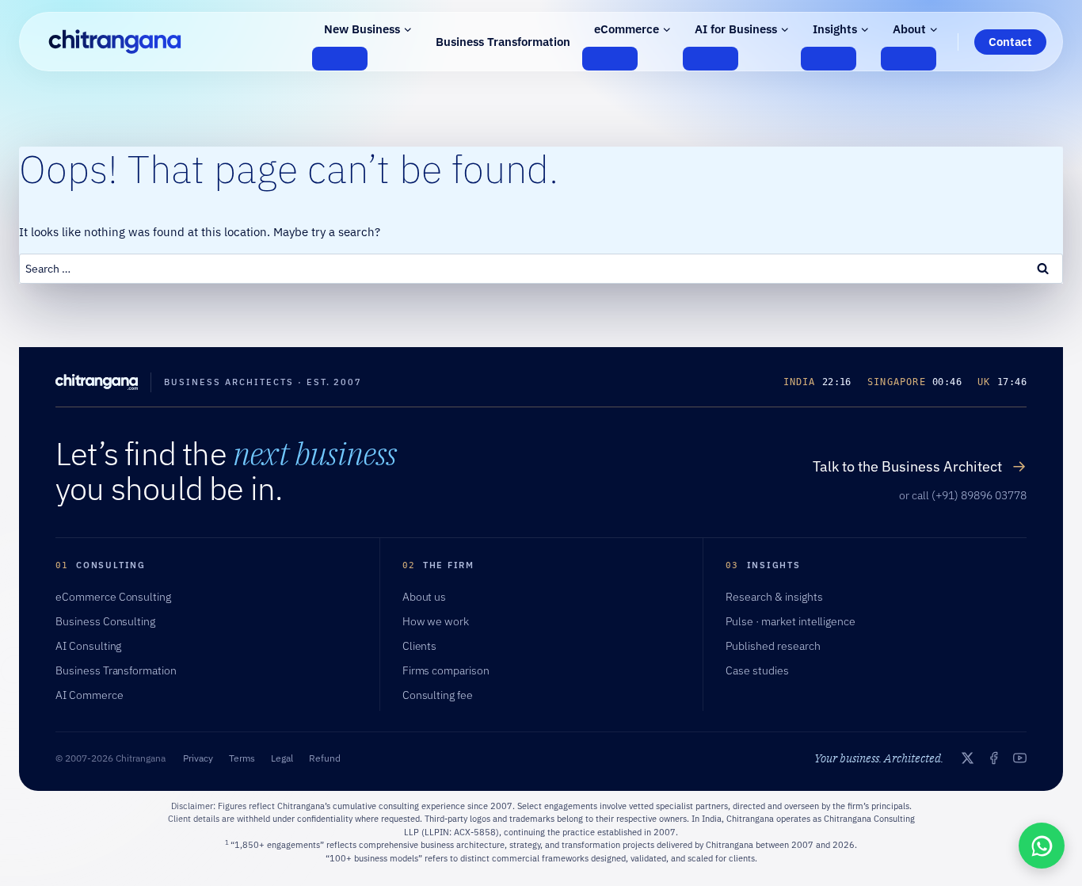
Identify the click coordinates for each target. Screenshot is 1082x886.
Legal (282, 758)
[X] (967, 758)
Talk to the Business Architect (920, 466)
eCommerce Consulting (113, 597)
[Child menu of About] (908, 59)
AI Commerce (89, 695)
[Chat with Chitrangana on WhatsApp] (1042, 846)
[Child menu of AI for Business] (710, 59)
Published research (773, 646)
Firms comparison (446, 670)
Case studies (757, 670)
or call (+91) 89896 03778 (963, 495)
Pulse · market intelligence (790, 621)
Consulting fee (437, 695)
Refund (325, 758)
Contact (1010, 41)
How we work (436, 621)
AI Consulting (88, 646)
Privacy (198, 758)
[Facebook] (993, 758)
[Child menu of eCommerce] (610, 59)
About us (424, 597)
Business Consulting (105, 621)
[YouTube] (1020, 758)
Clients (419, 646)
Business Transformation (503, 41)
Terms (242, 758)
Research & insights (774, 597)
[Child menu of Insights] (828, 59)
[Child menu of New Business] (340, 59)
